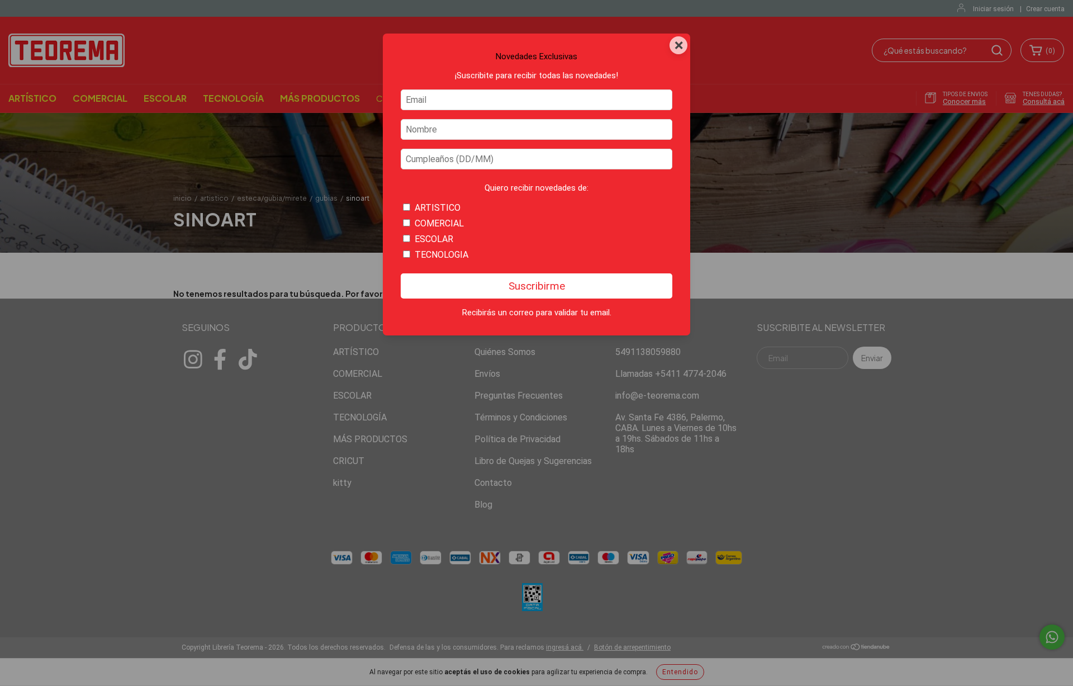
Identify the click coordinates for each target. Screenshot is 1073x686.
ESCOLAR (434, 239)
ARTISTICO (437, 207)
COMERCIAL (439, 223)
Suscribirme (537, 286)
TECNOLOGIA (441, 254)
